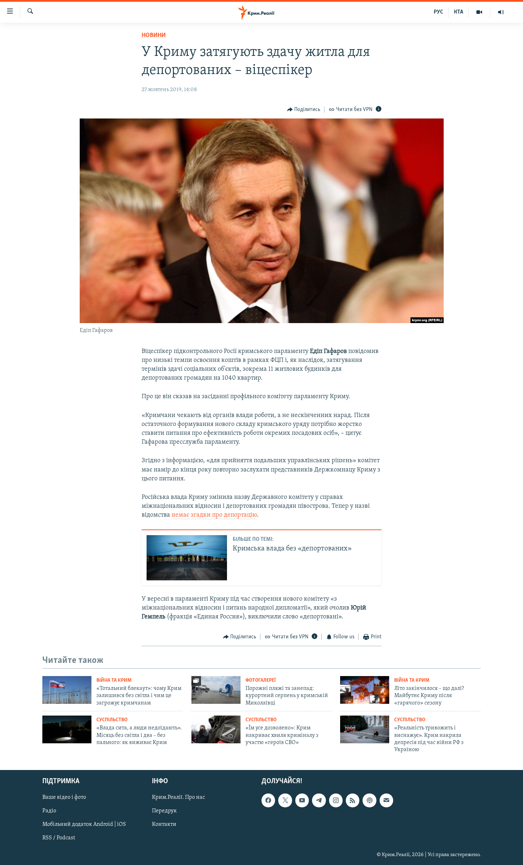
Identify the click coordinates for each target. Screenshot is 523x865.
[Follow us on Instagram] (336, 800)
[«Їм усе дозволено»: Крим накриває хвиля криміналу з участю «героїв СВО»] (216, 729)
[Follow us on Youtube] (302, 800)
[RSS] (352, 800)
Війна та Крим (114, 680)
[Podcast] (369, 800)
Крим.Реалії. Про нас (178, 797)
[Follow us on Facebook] (268, 800)
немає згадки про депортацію (214, 515)
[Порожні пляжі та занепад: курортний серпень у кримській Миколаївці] (216, 690)
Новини (154, 35)
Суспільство (111, 720)
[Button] (304, 109)
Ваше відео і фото (64, 797)
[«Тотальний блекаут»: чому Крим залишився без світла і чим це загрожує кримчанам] (66, 690)
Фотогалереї (260, 680)
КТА (458, 12)
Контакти (164, 824)
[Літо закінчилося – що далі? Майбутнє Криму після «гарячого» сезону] (364, 690)
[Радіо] (501, 12)
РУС (438, 12)
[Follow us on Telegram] (319, 800)
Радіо (49, 811)
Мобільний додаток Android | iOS (84, 824)
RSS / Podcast (58, 838)
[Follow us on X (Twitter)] (285, 800)
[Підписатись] (386, 800)
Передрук (164, 811)
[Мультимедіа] (479, 12)
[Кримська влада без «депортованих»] (187, 557)
